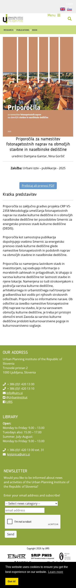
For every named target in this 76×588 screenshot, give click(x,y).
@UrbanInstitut (16, 397)
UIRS (9, 402)
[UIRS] (13, 18)
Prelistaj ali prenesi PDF (38, 186)
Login (69, 4)
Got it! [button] (12, 581)
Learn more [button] (55, 571)
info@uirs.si (14, 393)
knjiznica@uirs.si (18, 454)
